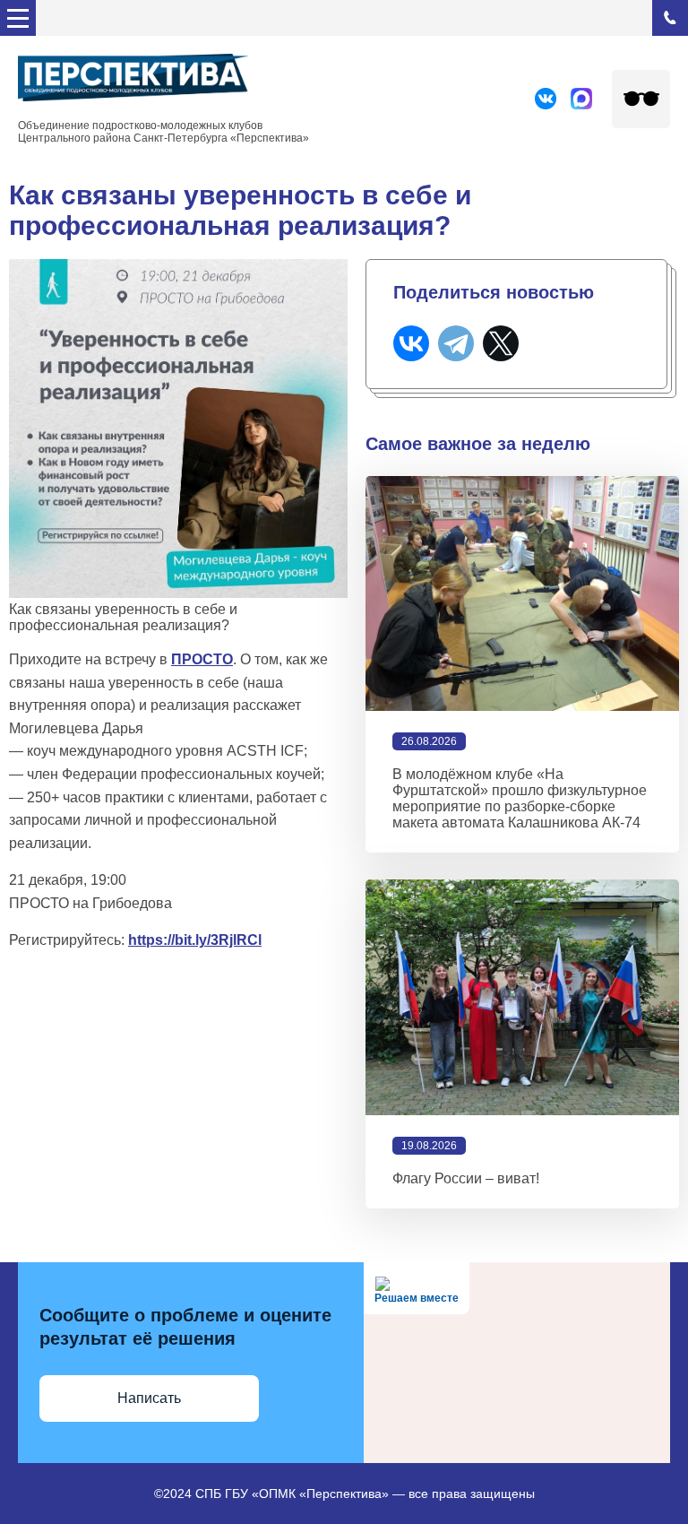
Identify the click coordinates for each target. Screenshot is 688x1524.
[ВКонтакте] (411, 343)
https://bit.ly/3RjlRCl (195, 940)
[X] (501, 343)
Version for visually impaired (641, 99)
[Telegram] (456, 343)
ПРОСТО (202, 659)
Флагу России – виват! (465, 1178)
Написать (149, 1398)
